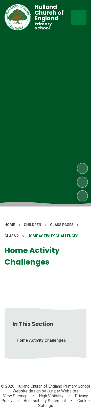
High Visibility (51, 395)
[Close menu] (78, 17)
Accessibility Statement (45, 400)
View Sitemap (15, 395)
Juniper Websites (62, 391)
